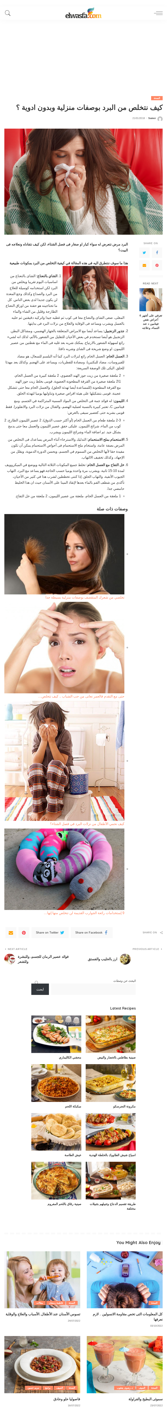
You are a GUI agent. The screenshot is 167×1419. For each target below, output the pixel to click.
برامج (47, 1387)
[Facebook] (157, 252)
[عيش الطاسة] (56, 1132)
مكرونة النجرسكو (124, 1106)
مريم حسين (33, 1387)
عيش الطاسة (73, 1155)
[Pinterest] (157, 265)
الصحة (157, 98)
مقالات (39, 1303)
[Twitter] (144, 252)
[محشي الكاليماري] (56, 1034)
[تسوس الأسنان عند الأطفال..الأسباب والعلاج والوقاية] (42, 1280)
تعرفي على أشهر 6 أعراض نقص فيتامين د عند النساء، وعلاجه (150, 322)
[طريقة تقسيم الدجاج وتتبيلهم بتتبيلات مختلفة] (111, 1181)
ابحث (40, 989)
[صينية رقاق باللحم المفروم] (56, 1181)
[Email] (144, 265)
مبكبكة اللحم (73, 1106)
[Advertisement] (83, 52)
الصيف (142, 1387)
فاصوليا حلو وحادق (66, 1399)
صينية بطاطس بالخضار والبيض (116, 1057)
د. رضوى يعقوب (125, 1387)
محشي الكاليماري (70, 1057)
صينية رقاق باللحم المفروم (64, 1204)
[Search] (8, 13)
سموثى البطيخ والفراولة (146, 1399)
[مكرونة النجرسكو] (111, 1083)
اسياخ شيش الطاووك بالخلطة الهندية (112, 1155)
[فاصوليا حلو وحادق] (42, 1364)
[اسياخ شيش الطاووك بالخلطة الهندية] (111, 1132)
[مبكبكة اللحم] (56, 1083)
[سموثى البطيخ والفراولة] (125, 1364)
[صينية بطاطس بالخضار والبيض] (111, 1034)
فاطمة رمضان (56, 1303)
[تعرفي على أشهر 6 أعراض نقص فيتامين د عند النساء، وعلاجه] (150, 299)
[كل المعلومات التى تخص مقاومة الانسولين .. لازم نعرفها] (125, 1280)
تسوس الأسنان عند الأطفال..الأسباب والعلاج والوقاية (43, 1314)
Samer (152, 118)
